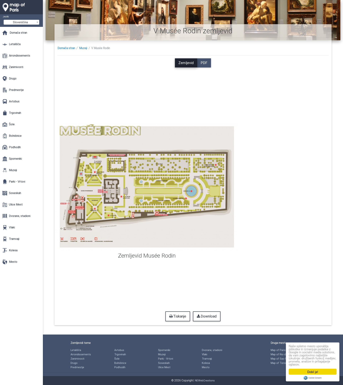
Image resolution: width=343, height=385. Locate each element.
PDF (204, 63)
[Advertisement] (193, 92)
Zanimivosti (77, 358)
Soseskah (164, 363)
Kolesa (206, 363)
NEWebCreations (205, 380)
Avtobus (119, 350)
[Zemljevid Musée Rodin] (147, 186)
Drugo (74, 363)
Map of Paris (278, 350)
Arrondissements (81, 354)
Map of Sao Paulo (281, 358)
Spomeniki (164, 350)
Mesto (206, 367)
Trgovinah (120, 354)
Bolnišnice (120, 363)
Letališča (76, 350)
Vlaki (204, 354)
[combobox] (21, 22)
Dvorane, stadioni (212, 350)
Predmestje (77, 367)
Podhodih (119, 367)
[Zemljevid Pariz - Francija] (21, 12)
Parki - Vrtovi (165, 358)
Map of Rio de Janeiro (284, 354)
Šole (117, 358)
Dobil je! (312, 371)
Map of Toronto (280, 363)
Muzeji (83, 48)
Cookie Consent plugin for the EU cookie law (313, 378)
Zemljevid (186, 63)
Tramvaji (207, 358)
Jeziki (6, 16)
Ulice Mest (164, 367)
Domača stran (66, 48)
